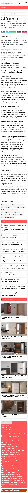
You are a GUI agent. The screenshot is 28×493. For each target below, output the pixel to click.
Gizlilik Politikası (5, 425)
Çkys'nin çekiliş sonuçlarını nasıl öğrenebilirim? (13, 450)
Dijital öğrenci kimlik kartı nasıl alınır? (11, 454)
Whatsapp (13, 32)
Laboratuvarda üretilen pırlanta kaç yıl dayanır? (13, 482)
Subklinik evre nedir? (7, 444)
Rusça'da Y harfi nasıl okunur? (9, 456)
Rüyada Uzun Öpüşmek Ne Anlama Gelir (11, 468)
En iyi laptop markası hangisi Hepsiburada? (12, 470)
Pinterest (24, 32)
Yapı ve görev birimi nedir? (8, 448)
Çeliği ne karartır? (5, 212)
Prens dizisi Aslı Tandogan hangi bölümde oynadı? (14, 480)
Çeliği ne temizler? (5, 214)
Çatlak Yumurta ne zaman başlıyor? (10, 446)
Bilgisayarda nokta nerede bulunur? (10, 463)
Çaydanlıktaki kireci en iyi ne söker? (9, 209)
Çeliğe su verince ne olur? (19, 207)
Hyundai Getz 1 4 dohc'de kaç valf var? (11, 442)
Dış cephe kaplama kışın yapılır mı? (10, 465)
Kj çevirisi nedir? (6, 486)
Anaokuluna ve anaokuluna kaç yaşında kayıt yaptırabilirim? (12, 460)
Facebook (3, 32)
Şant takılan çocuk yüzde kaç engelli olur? (12, 452)
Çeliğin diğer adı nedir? (17, 214)
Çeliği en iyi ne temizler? (17, 204)
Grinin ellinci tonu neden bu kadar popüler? (12, 478)
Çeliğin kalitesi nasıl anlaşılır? (7, 217)
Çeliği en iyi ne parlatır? (6, 207)
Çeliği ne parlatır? (15, 212)
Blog (8, 14)
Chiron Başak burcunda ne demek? (10, 440)
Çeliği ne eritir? (12, 14)
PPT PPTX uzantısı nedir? (8, 472)
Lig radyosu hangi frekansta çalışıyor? (11, 474)
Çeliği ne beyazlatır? (5, 204)
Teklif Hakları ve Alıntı (7, 429)
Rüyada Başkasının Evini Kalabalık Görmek (12, 476)
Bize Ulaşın (4, 431)
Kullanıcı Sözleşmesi (6, 427)
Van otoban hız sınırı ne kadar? (9, 466)
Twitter (8, 32)
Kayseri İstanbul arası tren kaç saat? (11, 484)
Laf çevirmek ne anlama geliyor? (9, 458)
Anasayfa (3, 7)
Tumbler (19, 32)
